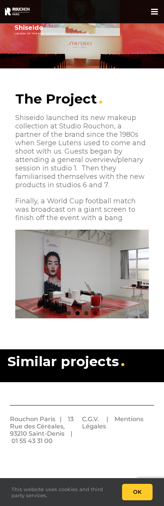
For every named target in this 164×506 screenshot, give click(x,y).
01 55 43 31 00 (32, 440)
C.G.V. (90, 419)
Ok (137, 491)
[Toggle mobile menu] (155, 12)
